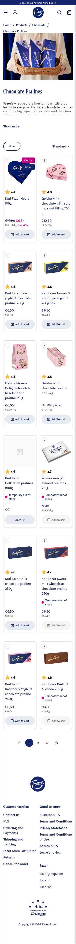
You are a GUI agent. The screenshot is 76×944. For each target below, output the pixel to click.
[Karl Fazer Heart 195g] (20, 172)
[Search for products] (59, 12)
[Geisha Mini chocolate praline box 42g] (56, 357)
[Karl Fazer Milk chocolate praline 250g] (20, 553)
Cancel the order (15, 864)
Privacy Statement (53, 828)
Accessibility (49, 846)
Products (21, 25)
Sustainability (50, 815)
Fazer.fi (45, 880)
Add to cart (22, 234)
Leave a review (50, 852)
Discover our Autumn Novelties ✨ (38, 2)
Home (7, 25)
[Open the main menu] (6, 12)
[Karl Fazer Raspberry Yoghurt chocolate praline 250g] (20, 658)
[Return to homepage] (38, 12)
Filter (12, 146)
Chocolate (39, 25)
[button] (8, 160)
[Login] (15, 12)
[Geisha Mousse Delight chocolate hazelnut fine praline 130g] (20, 357)
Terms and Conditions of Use (56, 836)
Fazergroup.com (51, 873)
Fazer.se (45, 887)
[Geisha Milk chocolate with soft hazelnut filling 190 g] (56, 172)
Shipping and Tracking (13, 841)
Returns (9, 857)
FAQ (6, 821)
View (18, 519)
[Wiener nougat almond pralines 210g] (56, 452)
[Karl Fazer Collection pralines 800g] (20, 452)
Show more (11, 126)
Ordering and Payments (13, 830)
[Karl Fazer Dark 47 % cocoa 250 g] (56, 658)
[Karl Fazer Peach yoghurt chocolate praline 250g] (20, 267)
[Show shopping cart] (69, 12)
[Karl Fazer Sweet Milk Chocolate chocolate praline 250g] (56, 553)
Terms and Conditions (56, 821)
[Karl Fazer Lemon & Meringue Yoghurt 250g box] (56, 267)
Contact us (11, 815)
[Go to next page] (56, 742)
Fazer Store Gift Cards (19, 851)
